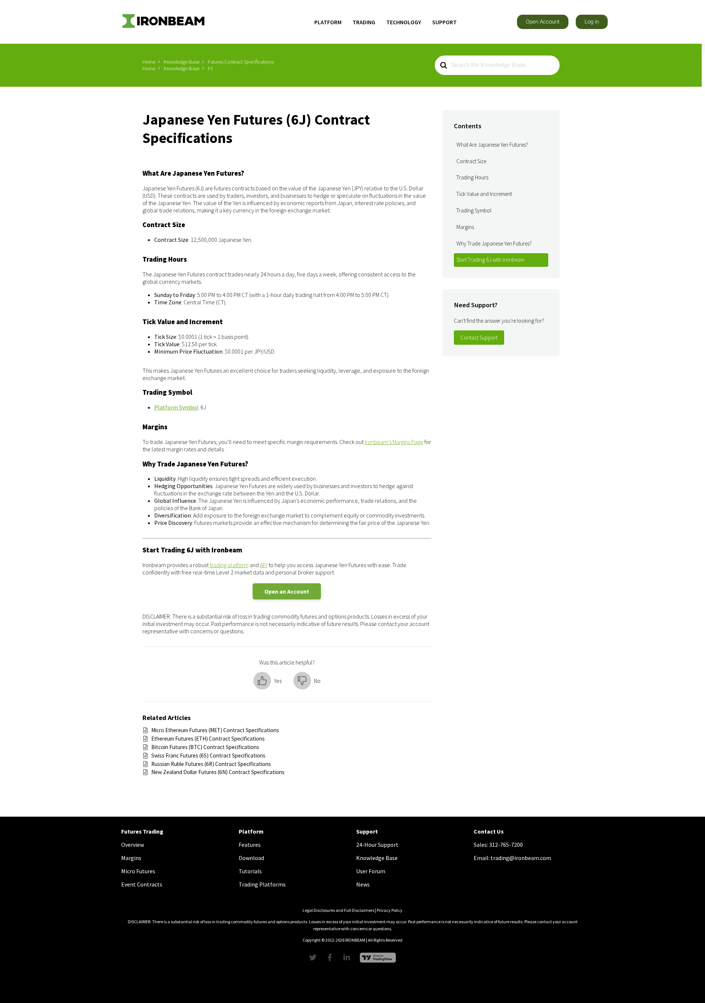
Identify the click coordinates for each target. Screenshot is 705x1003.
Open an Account (286, 591)
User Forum (370, 871)
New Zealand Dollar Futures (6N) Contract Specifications (218, 772)
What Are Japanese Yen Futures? (492, 144)
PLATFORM (327, 22)
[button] (542, 22)
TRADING (363, 22)
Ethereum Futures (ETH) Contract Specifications (208, 738)
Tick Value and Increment (484, 193)
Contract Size (471, 161)
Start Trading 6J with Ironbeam (490, 259)
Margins (465, 226)
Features (250, 844)
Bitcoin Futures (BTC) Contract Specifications (205, 747)
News (363, 884)
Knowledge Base (377, 857)
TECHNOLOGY (403, 22)
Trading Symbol (473, 210)
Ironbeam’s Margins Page (394, 441)
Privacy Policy (389, 910)
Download (251, 857)
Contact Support (479, 337)
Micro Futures (138, 871)
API (263, 565)
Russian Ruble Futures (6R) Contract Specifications (211, 763)
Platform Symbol (176, 407)
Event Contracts (141, 884)
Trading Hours (472, 177)
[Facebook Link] (331, 957)
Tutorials (250, 871)
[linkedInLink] (348, 957)
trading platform (229, 565)
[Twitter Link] (314, 957)
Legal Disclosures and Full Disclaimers (338, 910)
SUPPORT (444, 22)
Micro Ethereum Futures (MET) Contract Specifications (215, 730)
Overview (132, 844)
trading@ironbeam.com (521, 857)
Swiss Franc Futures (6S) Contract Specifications (208, 755)
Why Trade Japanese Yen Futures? (494, 243)
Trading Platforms (262, 884)
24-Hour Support (377, 844)
